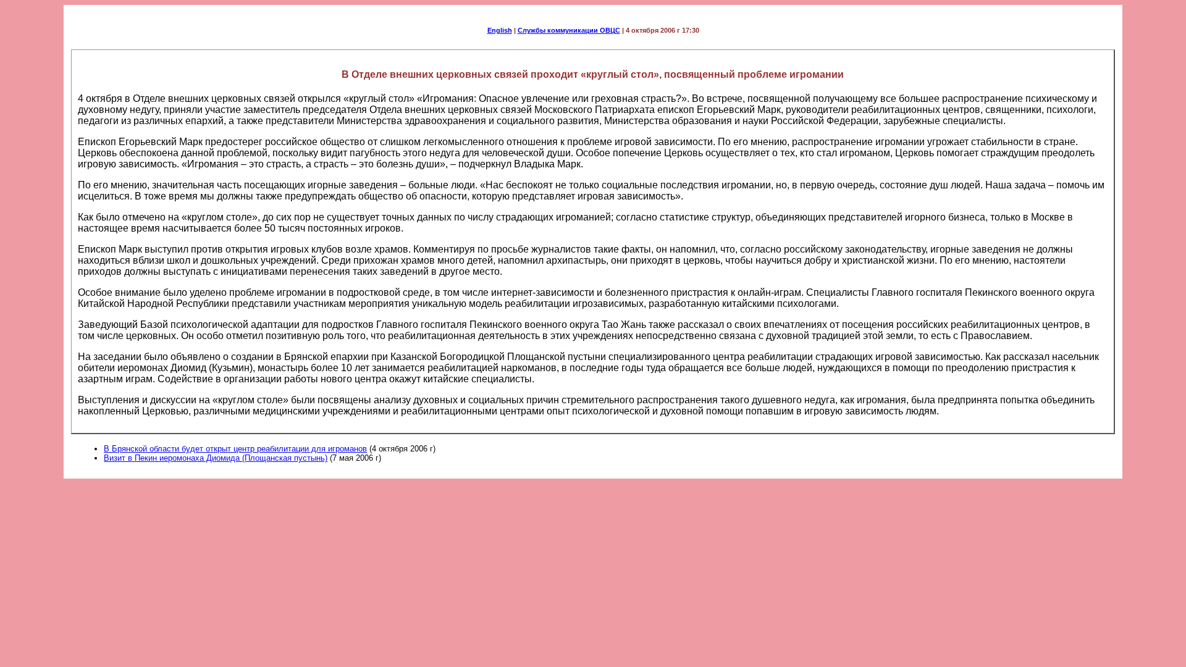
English (499, 30)
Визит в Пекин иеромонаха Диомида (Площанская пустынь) (215, 458)
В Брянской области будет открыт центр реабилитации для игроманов (235, 448)
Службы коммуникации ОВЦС (569, 30)
